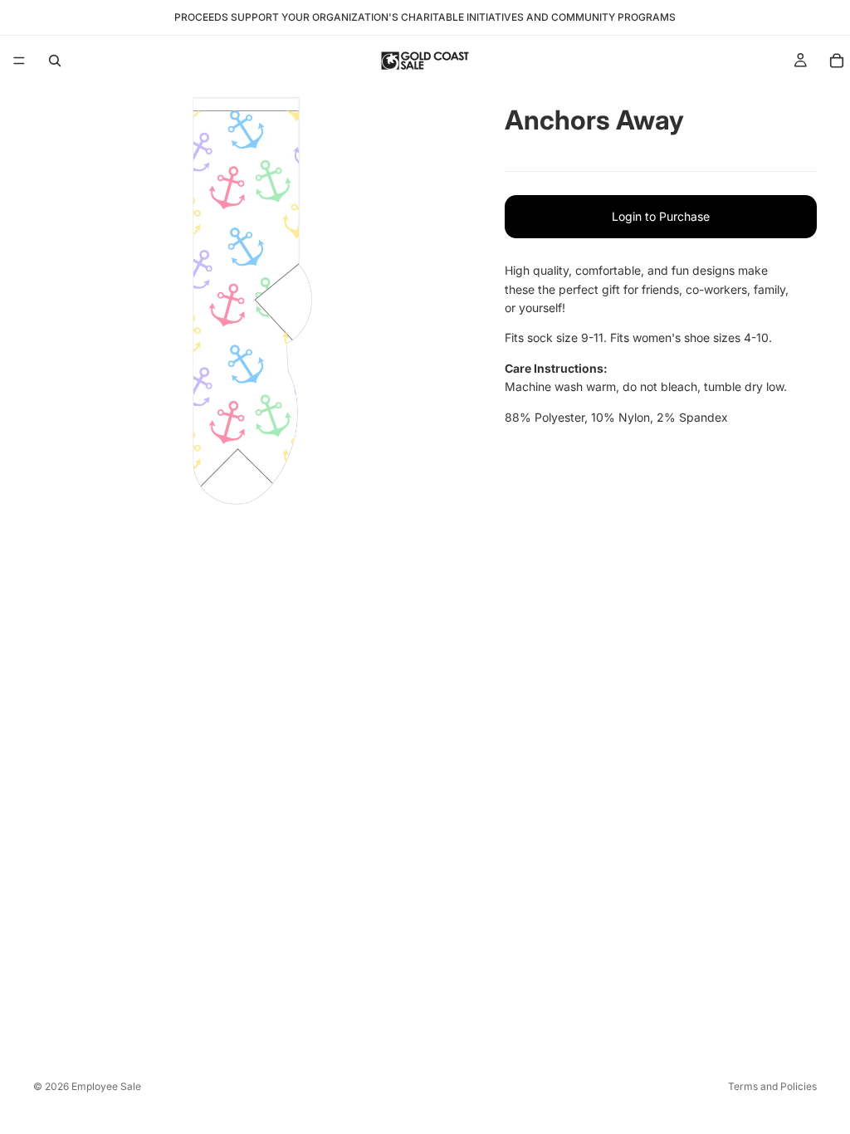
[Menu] (19, 61)
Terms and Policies (772, 1086)
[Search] (55, 60)
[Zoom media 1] (249, 301)
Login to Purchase (661, 216)
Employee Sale (106, 1086)
